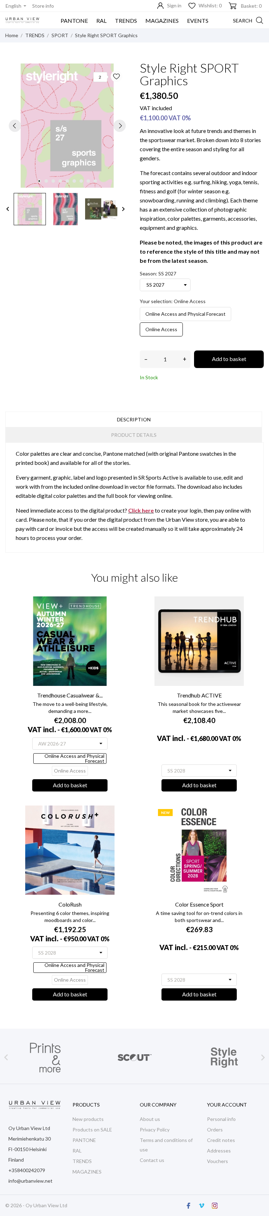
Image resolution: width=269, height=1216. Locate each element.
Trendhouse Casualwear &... (70, 695)
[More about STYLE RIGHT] (134, 1057)
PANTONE (74, 20)
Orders (215, 1130)
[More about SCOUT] (45, 1057)
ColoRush (70, 904)
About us (150, 1119)
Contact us (152, 1160)
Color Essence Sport (199, 904)
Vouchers (217, 1161)
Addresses (219, 1151)
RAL (101, 20)
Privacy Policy (155, 1130)
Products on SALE (92, 1130)
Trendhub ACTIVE (199, 695)
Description (134, 419)
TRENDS (126, 20)
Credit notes (221, 1140)
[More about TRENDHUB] (224, 1057)
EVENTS (197, 20)
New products (88, 1119)
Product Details (134, 435)
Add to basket (229, 358)
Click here (141, 510)
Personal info (221, 1119)
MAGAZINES (162, 20)
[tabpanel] (67, 126)
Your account (227, 1105)
